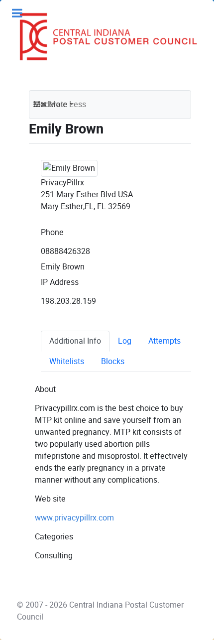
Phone (52, 232)
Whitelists (66, 361)
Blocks (112, 361)
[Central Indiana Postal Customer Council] (104, 36)
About (45, 389)
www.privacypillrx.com (74, 517)
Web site (50, 499)
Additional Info (75, 341)
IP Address (60, 282)
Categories (54, 536)
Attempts (164, 341)
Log (124, 341)
